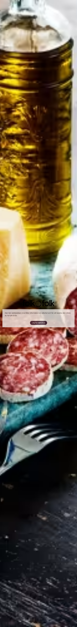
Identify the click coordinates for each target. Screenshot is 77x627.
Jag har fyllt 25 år (38, 323)
